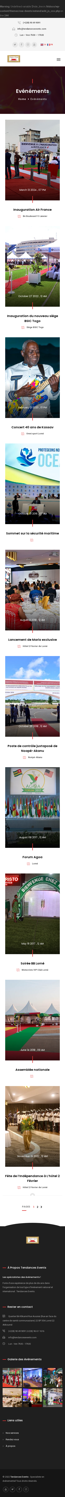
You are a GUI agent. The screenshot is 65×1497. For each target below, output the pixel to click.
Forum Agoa (32, 857)
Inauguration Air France (32, 209)
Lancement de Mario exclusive (32, 639)
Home (22, 99)
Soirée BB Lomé (32, 963)
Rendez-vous (12, 1439)
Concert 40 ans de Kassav (32, 427)
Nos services (12, 1433)
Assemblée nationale (32, 1069)
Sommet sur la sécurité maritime (32, 533)
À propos (10, 1446)
